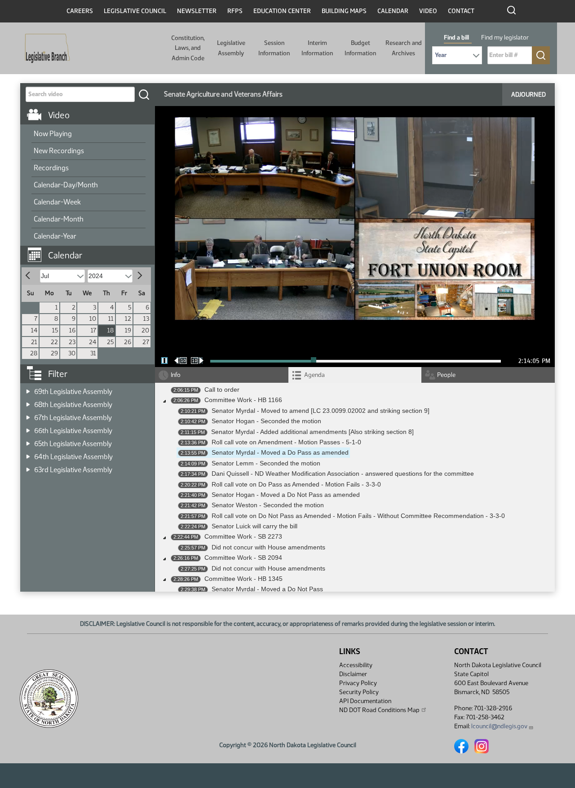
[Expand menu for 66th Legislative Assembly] (28, 428)
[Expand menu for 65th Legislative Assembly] (28, 441)
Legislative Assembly (231, 48)
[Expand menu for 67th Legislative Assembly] (28, 415)
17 (93, 330)
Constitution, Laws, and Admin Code (187, 48)
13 (146, 319)
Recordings (51, 168)
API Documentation (365, 701)
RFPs (235, 11)
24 (92, 342)
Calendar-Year (55, 236)
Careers (79, 11)
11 (111, 319)
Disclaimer (353, 674)
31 (93, 353)
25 (110, 342)
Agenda (314, 375)
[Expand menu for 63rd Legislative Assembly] (28, 467)
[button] (91, 251)
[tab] (355, 375)
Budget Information (360, 48)
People (446, 375)
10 (92, 319)
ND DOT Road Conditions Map (379, 710)
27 (145, 342)
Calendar (392, 11)
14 (34, 330)
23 (72, 342)
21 (34, 342)
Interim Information (317, 48)
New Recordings (59, 150)
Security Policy (359, 692)
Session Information (274, 48)
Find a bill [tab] (456, 37)
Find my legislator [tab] (505, 37)
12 (128, 319)
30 (71, 353)
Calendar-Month (59, 219)
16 (72, 330)
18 (110, 330)
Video (428, 11)
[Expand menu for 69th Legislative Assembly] (28, 388)
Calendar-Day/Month (66, 185)
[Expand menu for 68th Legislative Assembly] (28, 401)
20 (145, 330)
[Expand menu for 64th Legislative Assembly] (28, 454)
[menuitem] (88, 134)
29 (54, 353)
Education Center (282, 11)
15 (55, 330)
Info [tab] (176, 375)
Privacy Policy (358, 683)
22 (54, 342)
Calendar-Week (57, 202)
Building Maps (344, 11)
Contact (461, 11)
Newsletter (197, 11)
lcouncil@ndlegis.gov (499, 726)
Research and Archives (403, 48)
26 (127, 342)
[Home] (44, 48)
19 (128, 330)
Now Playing (53, 133)
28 (33, 353)
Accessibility (355, 665)
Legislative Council (135, 11)
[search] (143, 94)
